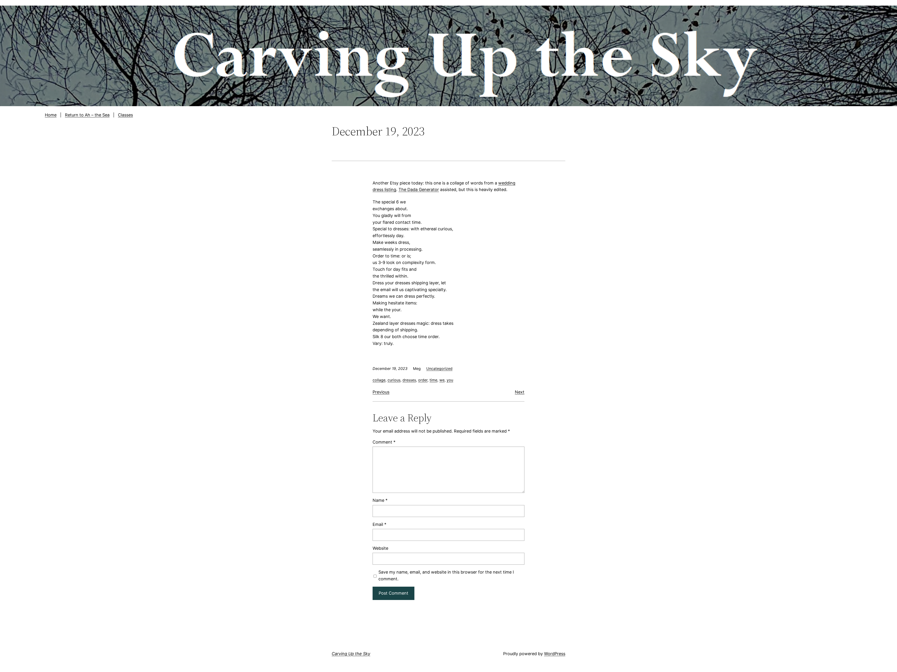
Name (380, 500)
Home (51, 114)
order (422, 380)
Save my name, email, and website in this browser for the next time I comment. (446, 575)
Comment (384, 442)
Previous (381, 392)
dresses (409, 380)
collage (379, 380)
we (442, 380)
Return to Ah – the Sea (87, 114)
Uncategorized (439, 368)
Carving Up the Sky (351, 653)
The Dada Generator (419, 189)
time (433, 380)
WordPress (554, 653)
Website (380, 548)
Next (519, 392)
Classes (125, 114)
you (450, 380)
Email (379, 524)
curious (394, 380)
